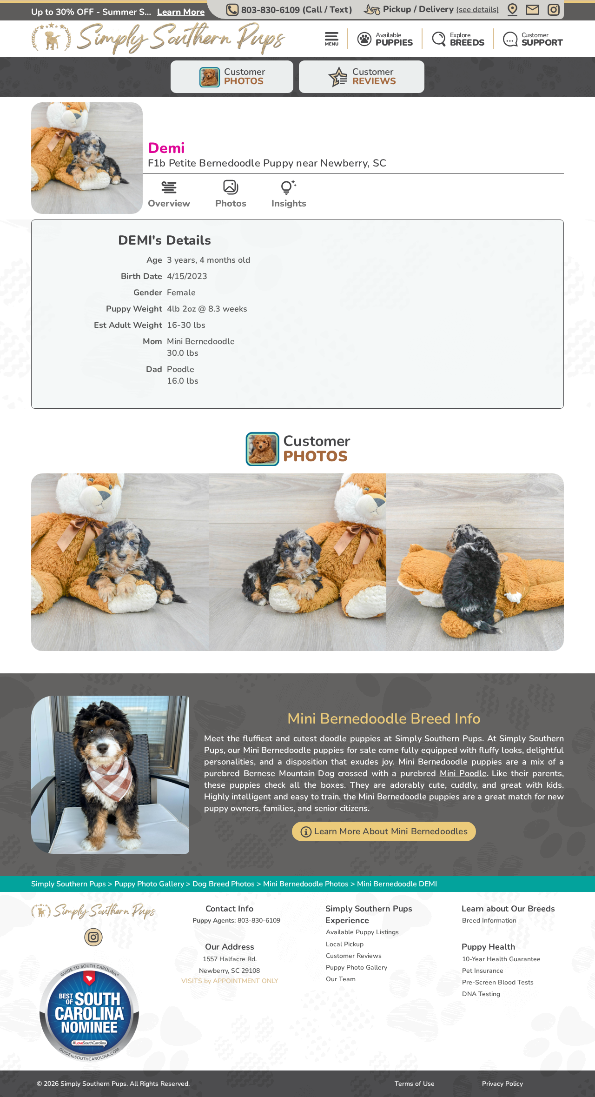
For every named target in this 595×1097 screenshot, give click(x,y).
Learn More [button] (181, 12)
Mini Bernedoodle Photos (306, 884)
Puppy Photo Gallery (149, 884)
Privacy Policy (502, 1083)
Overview (169, 203)
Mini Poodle (463, 773)
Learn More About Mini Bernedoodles (390, 831)
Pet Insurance (482, 970)
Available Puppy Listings (362, 932)
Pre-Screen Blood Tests (498, 982)
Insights (288, 203)
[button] (290, 9)
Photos (230, 203)
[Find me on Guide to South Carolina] (89, 1012)
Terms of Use (415, 1083)
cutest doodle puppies (337, 738)
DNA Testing (481, 994)
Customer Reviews (354, 955)
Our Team (341, 979)
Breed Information (489, 920)
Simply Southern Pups (68, 884)
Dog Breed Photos (223, 884)
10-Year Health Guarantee (501, 959)
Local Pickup (345, 944)
